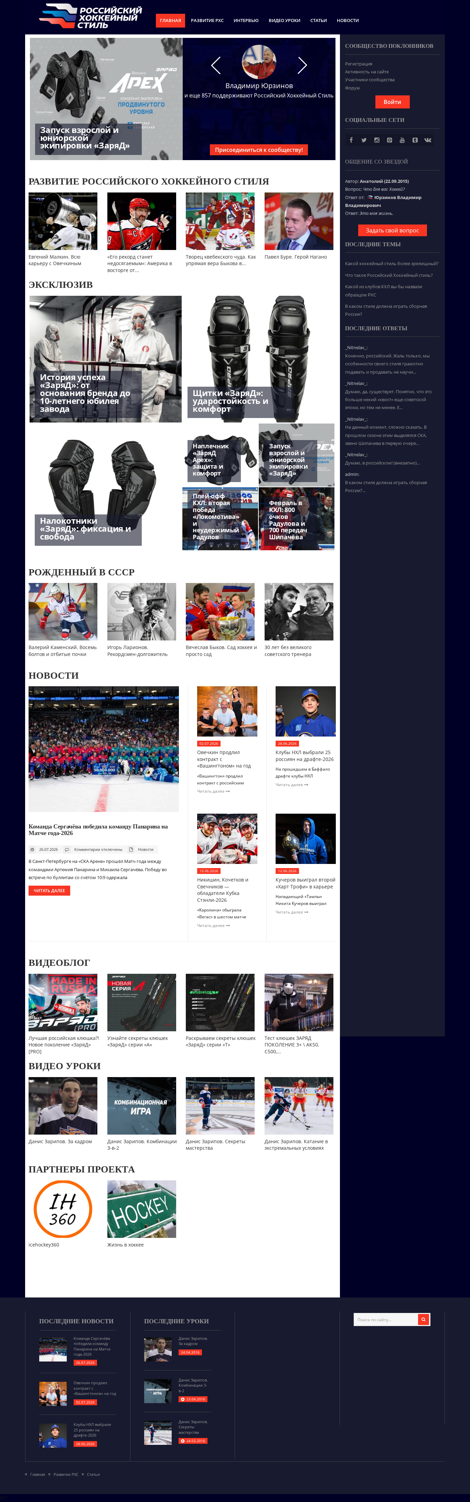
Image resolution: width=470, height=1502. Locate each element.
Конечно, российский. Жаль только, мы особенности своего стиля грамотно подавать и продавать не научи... (387, 364)
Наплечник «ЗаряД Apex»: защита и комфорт (211, 459)
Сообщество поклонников (389, 46)
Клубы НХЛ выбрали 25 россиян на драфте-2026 (305, 755)
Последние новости (76, 1321)
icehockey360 (44, 1244)
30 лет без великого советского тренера (288, 650)
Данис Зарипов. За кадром (60, 1141)
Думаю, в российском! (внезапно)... (382, 463)
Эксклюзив (61, 284)
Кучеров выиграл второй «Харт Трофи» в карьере (305, 883)
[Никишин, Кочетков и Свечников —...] (227, 862)
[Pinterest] (389, 140)
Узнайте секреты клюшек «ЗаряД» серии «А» (137, 1041)
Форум (352, 88)
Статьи (318, 20)
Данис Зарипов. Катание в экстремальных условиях (296, 1144)
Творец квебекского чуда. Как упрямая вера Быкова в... (221, 260)
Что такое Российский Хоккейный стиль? (389, 275)
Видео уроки (284, 20)
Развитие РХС (207, 20)
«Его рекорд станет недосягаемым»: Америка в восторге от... (139, 263)
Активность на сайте (367, 72)
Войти (392, 102)
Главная (170, 20)
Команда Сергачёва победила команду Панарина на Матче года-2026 (98, 830)
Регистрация (358, 64)
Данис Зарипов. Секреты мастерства (193, 1427)
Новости (348, 20)
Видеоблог (59, 962)
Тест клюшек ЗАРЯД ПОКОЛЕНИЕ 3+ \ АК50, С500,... (292, 1045)
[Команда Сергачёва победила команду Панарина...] (104, 810)
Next (302, 65)
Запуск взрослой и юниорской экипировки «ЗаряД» (85, 137)
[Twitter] (364, 140)
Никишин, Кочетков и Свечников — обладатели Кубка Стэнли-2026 (222, 889)
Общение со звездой (376, 162)
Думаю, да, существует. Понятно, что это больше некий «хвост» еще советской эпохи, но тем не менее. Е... (388, 399)
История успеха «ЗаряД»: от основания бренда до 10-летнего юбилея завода (85, 392)
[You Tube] (402, 140)
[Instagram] (377, 140)
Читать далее (49, 891)
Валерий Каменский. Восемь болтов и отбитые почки (63, 650)
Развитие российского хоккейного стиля (149, 181)
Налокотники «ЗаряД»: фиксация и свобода (85, 528)
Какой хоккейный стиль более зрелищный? (392, 263)
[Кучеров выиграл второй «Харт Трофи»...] (306, 862)
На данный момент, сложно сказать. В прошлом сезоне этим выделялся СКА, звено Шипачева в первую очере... (386, 435)
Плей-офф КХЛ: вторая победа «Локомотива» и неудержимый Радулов (216, 516)
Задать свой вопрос (392, 230)
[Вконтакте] (427, 140)
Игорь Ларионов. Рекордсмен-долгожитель (137, 650)
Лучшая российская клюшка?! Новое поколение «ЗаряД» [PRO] (64, 1045)
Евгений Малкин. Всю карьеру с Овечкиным (55, 260)
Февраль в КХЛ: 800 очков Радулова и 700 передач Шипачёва (288, 520)
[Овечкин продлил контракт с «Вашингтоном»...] (227, 735)
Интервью (246, 20)
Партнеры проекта (82, 1169)
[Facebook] (351, 140)
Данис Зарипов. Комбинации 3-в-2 (193, 1385)
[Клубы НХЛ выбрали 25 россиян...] (306, 735)
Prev (216, 65)
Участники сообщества (370, 79)
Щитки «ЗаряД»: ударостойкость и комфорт (230, 400)
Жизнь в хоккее (125, 1244)
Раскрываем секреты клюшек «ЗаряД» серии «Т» (221, 1041)
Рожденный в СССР (82, 572)
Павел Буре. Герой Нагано (296, 256)
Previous (32, 244)
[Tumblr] (415, 140)
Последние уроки (176, 1321)
